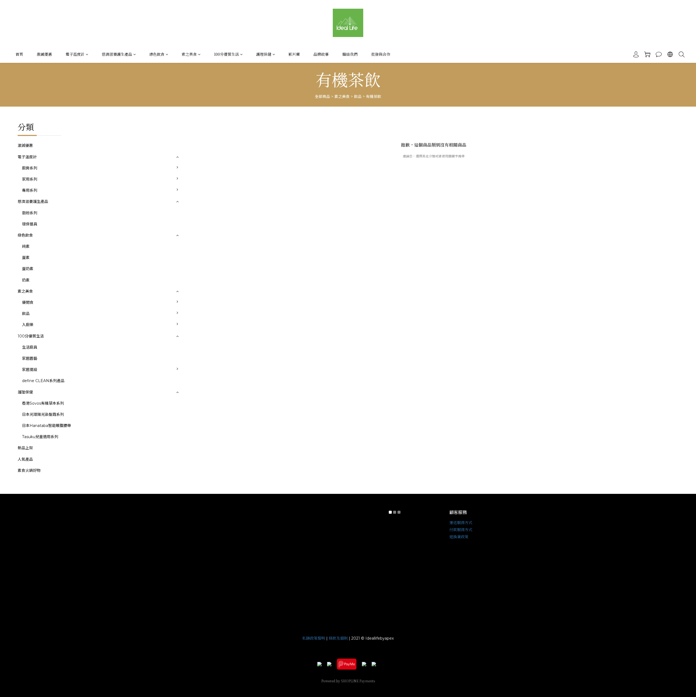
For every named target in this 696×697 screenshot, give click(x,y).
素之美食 (189, 54)
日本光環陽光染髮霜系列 (43, 414)
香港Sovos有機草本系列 (43, 403)
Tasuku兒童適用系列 (40, 436)
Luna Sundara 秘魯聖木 (205, 385)
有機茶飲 (373, 96)
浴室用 (189, 194)
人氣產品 (25, 459)
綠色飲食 (156, 54)
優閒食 (27, 302)
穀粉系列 (29, 212)
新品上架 (25, 447)
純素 (26, 246)
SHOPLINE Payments (358, 681)
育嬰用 (189, 217)
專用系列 (29, 190)
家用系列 (29, 179)
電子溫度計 (75, 54)
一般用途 (191, 183)
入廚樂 (27, 324)
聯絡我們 (350, 54)
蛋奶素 (27, 268)
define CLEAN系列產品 (43, 380)
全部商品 (322, 96)
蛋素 (26, 257)
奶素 (26, 280)
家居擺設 (29, 369)
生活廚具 (29, 347)
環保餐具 (29, 224)
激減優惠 (44, 54)
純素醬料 (191, 340)
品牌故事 (321, 54)
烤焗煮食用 (193, 172)
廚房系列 (29, 168)
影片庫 (294, 54)
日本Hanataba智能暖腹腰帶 (46, 425)
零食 (187, 306)
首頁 (19, 54)
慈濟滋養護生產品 (117, 54)
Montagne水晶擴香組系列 (207, 373)
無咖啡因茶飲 (195, 317)
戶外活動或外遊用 (199, 205)
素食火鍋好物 (29, 470)
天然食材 (191, 329)
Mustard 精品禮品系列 (203, 396)
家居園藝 (29, 358)
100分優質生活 (226, 54)
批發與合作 (380, 54)
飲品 (358, 96)
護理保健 (263, 54)
